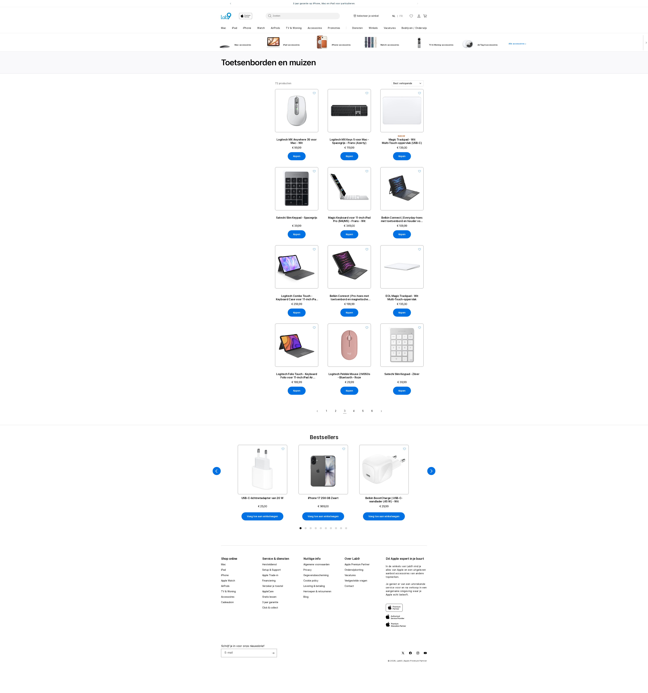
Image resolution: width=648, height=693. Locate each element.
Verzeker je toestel (272, 586)
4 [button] (316, 529)
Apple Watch (228, 580)
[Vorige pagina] (317, 411)
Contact (349, 586)
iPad (223, 570)
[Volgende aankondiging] (417, 3)
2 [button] (306, 529)
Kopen (296, 156)
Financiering (269, 580)
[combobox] (303, 16)
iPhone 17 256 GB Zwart (323, 498)
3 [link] (345, 410)
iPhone (225, 575)
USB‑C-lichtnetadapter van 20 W (262, 498)
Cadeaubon (227, 602)
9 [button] (341, 529)
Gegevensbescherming (316, 575)
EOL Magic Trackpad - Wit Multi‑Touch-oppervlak (402, 297)
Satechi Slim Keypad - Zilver (401, 374)
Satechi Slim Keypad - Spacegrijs (296, 217)
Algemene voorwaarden (316, 564)
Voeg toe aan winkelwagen (262, 516)
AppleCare (268, 591)
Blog (305, 596)
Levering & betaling (314, 586)
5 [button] (321, 529)
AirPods (225, 586)
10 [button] (346, 529)
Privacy (307, 570)
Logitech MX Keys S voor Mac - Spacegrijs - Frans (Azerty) (349, 141)
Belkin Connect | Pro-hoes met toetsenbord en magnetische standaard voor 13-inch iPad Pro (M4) (349, 297)
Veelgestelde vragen (356, 580)
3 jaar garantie (270, 602)
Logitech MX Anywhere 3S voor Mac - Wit (297, 141)
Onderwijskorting (354, 570)
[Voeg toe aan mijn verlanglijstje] (314, 93)
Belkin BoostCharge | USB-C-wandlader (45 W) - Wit (383, 499)
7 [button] (331, 529)
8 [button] (336, 529)
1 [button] (301, 529)
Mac (223, 564)
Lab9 (399, 661)
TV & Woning (228, 591)
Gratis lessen (269, 596)
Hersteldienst (269, 564)
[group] (324, 3)
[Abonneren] (273, 653)
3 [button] (311, 529)
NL (393, 16)
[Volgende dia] (645, 42)
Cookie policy (310, 580)
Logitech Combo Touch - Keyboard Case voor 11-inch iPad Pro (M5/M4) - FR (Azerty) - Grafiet (296, 297)
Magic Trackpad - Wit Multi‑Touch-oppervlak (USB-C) (402, 141)
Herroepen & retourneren (317, 591)
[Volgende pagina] (381, 411)
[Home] (226, 16)
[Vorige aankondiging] (230, 3)
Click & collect (270, 607)
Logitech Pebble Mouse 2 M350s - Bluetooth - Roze (349, 375)
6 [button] (326, 529)
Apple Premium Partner (357, 564)
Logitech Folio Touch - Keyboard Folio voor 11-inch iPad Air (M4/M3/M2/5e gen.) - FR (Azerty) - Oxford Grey (296, 375)
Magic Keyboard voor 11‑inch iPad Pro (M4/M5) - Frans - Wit (349, 219)
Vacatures (350, 575)
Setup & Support (271, 570)
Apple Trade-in (270, 575)
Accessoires (227, 596)
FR (401, 16)
